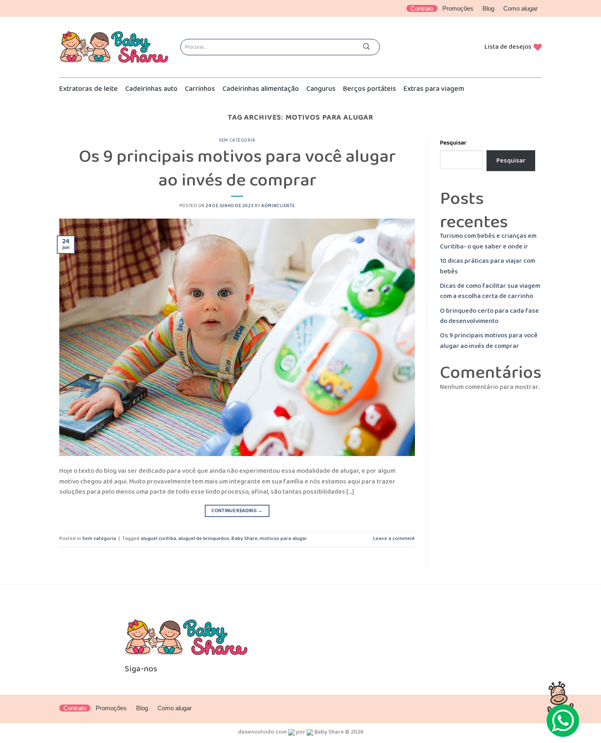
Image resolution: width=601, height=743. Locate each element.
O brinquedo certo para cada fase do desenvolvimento (489, 316)
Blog (488, 8)
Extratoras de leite (88, 89)
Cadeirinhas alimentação (260, 89)
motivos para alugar (283, 538)
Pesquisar (453, 143)
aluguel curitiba (158, 538)
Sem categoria (237, 140)
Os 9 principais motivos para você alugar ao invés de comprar (237, 168)
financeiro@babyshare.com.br (351, 651)
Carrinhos (200, 89)
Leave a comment (394, 538)
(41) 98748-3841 (334, 640)
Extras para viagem (434, 89)
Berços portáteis (369, 89)
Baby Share (244, 538)
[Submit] (366, 47)
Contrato (421, 8)
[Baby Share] (113, 47)
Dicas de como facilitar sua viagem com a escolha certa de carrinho (490, 291)
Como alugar (520, 8)
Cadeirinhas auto (151, 89)
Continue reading (237, 511)
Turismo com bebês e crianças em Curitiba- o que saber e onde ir (488, 241)
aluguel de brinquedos (203, 538)
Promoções (457, 8)
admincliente (278, 206)
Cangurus (321, 89)
